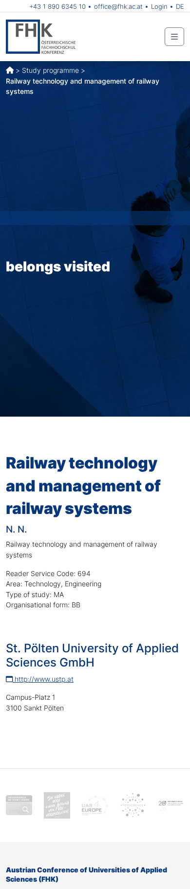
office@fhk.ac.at (118, 6)
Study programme (50, 70)
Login (159, 6)
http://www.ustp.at (43, 679)
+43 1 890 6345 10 (57, 6)
